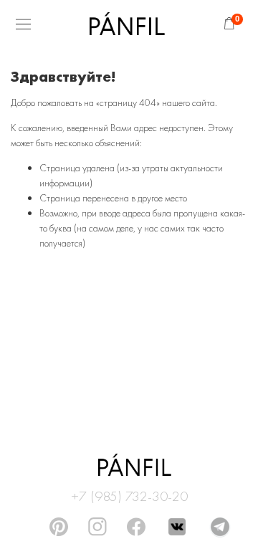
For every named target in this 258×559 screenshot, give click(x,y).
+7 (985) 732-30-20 (129, 494)
